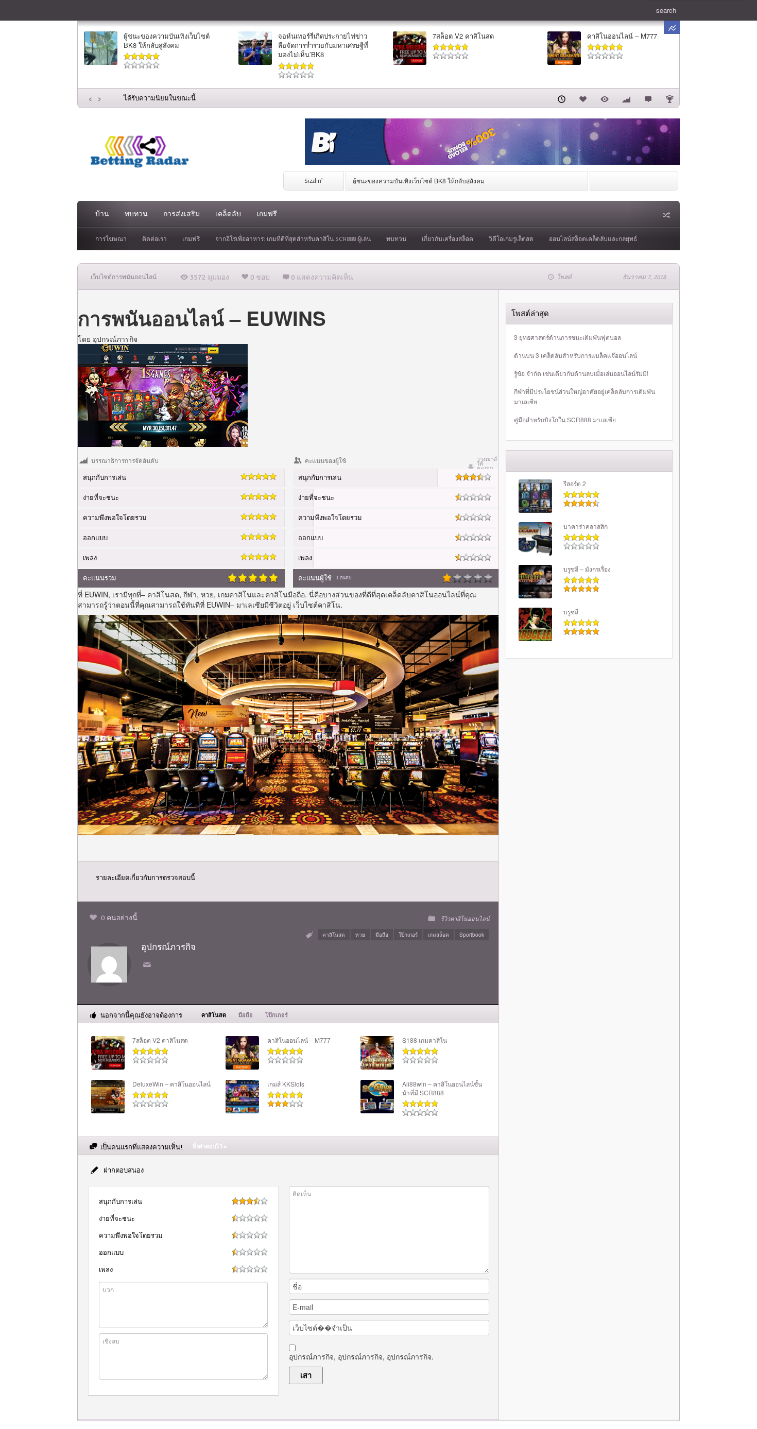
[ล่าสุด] (561, 98)
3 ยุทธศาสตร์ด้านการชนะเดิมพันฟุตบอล (567, 337)
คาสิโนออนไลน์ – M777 (622, 36)
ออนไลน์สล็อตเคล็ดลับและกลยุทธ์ (593, 239)
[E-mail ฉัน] (149, 965)
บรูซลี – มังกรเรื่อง (587, 569)
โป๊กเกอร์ (408, 934)
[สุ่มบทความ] (665, 215)
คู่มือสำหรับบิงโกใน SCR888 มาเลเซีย (565, 419)
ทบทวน (136, 214)
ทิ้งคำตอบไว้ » (210, 1146)
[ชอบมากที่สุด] (583, 98)
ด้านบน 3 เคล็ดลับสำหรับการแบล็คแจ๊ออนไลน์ (575, 355)
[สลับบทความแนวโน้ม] (672, 27)
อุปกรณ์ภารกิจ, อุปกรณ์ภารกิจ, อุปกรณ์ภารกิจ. (361, 1356)
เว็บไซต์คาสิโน (316, 604)
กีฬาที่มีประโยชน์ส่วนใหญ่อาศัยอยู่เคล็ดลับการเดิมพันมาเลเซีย (584, 396)
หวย (360, 934)
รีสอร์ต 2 (574, 483)
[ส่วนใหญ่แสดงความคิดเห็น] (648, 98)
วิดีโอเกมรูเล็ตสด (511, 239)
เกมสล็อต (438, 934)
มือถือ (381, 934)
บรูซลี (570, 612)
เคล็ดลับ (228, 214)
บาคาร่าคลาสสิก (585, 526)
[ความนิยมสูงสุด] (626, 98)
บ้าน (102, 214)
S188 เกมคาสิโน (424, 1040)
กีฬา (190, 594)
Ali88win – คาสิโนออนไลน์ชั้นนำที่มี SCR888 (442, 1088)
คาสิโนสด (163, 594)
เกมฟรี (266, 214)
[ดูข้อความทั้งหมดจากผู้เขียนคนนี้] (109, 963)
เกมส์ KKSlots (285, 1084)
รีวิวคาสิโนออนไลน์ (465, 918)
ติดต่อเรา (154, 239)
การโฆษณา (111, 239)
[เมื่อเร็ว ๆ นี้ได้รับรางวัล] (669, 98)
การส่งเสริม (181, 214)
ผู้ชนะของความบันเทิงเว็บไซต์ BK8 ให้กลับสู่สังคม (167, 40)
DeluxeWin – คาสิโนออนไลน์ (171, 1084)
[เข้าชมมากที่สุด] (604, 98)
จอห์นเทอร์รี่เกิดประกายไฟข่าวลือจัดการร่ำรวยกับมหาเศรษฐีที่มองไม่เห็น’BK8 (323, 45)
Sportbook (471, 934)
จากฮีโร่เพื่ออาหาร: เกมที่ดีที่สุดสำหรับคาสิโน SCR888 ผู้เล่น (293, 239)
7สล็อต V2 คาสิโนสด (463, 36)
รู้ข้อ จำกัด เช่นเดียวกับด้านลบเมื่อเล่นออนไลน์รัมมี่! (581, 373)
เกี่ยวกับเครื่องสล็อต (447, 239)
